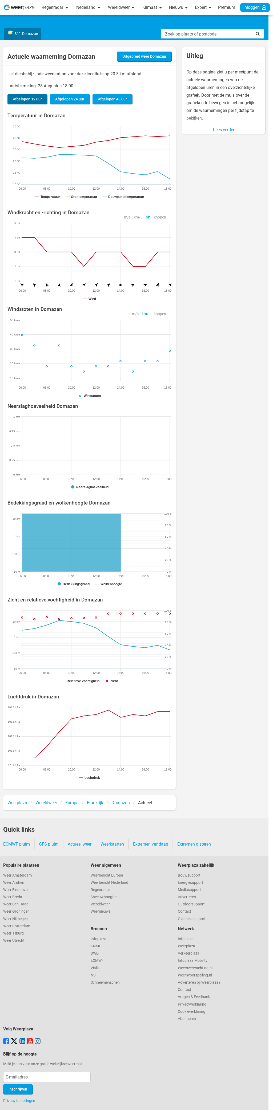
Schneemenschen (105, 982)
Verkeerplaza (188, 953)
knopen (160, 217)
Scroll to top (264, 1101)
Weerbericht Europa (107, 875)
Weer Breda (12, 897)
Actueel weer (79, 844)
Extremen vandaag (150, 844)
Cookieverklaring (191, 1011)
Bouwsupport (189, 875)
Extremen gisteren (194, 844)
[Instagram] (38, 1042)
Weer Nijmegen (15, 919)
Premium (226, 7)
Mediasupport (189, 890)
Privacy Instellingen (19, 1101)
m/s (127, 217)
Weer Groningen (16, 911)
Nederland (86, 7)
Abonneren (187, 1019)
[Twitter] (14, 1042)
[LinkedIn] (22, 1042)
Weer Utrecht (14, 940)
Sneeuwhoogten (104, 897)
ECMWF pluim (16, 844)
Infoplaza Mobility (192, 960)
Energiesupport (190, 882)
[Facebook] (6, 1042)
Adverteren (187, 897)
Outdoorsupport (191, 904)
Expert (201, 7)
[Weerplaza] (19, 7)
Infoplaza (98, 939)
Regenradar (53, 7)
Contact (184, 911)
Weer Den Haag (16, 904)
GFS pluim (49, 844)
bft (148, 217)
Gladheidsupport (192, 919)
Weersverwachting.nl (195, 968)
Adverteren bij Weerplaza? (199, 982)
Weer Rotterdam (16, 926)
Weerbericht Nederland (109, 882)
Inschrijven (18, 1089)
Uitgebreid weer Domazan (144, 56)
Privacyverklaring (192, 1004)
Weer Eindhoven (16, 890)
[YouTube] (30, 1042)
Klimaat (150, 7)
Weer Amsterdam (17, 875)
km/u (138, 217)
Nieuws (176, 7)
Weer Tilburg (13, 933)
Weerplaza (186, 946)
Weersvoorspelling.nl (195, 975)
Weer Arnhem (14, 882)
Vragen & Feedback (194, 997)
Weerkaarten (112, 844)
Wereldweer (119, 7)
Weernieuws (101, 911)
